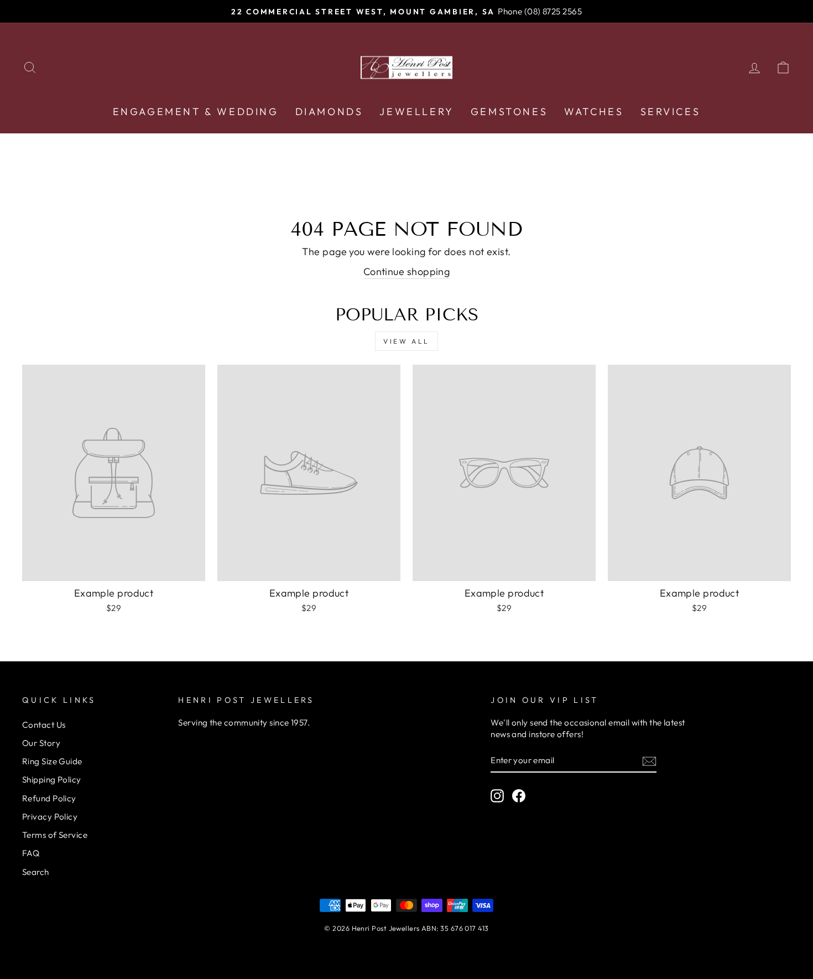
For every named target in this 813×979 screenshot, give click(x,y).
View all (406, 341)
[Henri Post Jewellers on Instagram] (497, 795)
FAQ (30, 853)
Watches (593, 111)
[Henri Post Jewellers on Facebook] (518, 795)
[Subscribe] (649, 760)
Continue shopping (406, 271)
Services (670, 111)
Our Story (41, 743)
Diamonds (329, 111)
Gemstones (509, 111)
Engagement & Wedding (196, 111)
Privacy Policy (49, 816)
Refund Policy (49, 798)
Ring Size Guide (52, 761)
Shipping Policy (51, 779)
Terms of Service (54, 835)
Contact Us (44, 724)
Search (35, 872)
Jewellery (416, 111)
